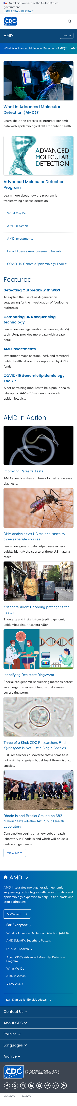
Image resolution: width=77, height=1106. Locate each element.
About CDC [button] (14, 1022)
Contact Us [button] (14, 1011)
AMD (8, 35)
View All (14, 914)
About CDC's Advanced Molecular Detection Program (35, 959)
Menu (65, 36)
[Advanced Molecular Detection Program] (38, 155)
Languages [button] (14, 1045)
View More (15, 853)
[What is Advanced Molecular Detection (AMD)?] (38, 80)
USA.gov (25, 1096)
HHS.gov (9, 1096)
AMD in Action (17, 226)
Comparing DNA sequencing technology (30, 319)
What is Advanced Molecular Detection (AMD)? (35, 48)
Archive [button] (11, 1056)
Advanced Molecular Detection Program (34, 184)
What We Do (16, 213)
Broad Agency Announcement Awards (34, 251)
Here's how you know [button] (18, 11)
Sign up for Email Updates (29, 1000)
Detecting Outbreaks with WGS (32, 290)
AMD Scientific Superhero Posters (28, 940)
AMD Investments (20, 238)
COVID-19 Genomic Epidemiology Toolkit (37, 264)
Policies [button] (11, 1033)
